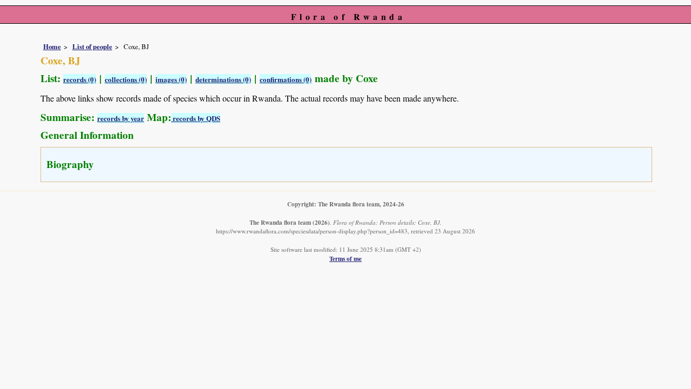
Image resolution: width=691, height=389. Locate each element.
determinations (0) (223, 79)
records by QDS (195, 118)
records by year (120, 118)
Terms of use (345, 258)
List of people (92, 46)
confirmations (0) (285, 79)
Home (52, 46)
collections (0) (126, 79)
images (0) (171, 79)
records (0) (79, 79)
